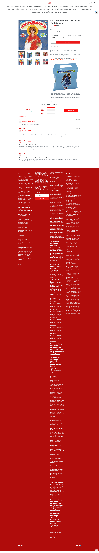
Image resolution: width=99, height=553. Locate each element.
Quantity (52, 40)
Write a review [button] (70, 110)
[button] (53, 25)
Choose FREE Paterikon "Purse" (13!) (73, 35)
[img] (22, 119)
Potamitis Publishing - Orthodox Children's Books (30, 547)
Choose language (54, 35)
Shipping (58, 31)
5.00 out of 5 (31, 109)
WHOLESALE (60, 386)
